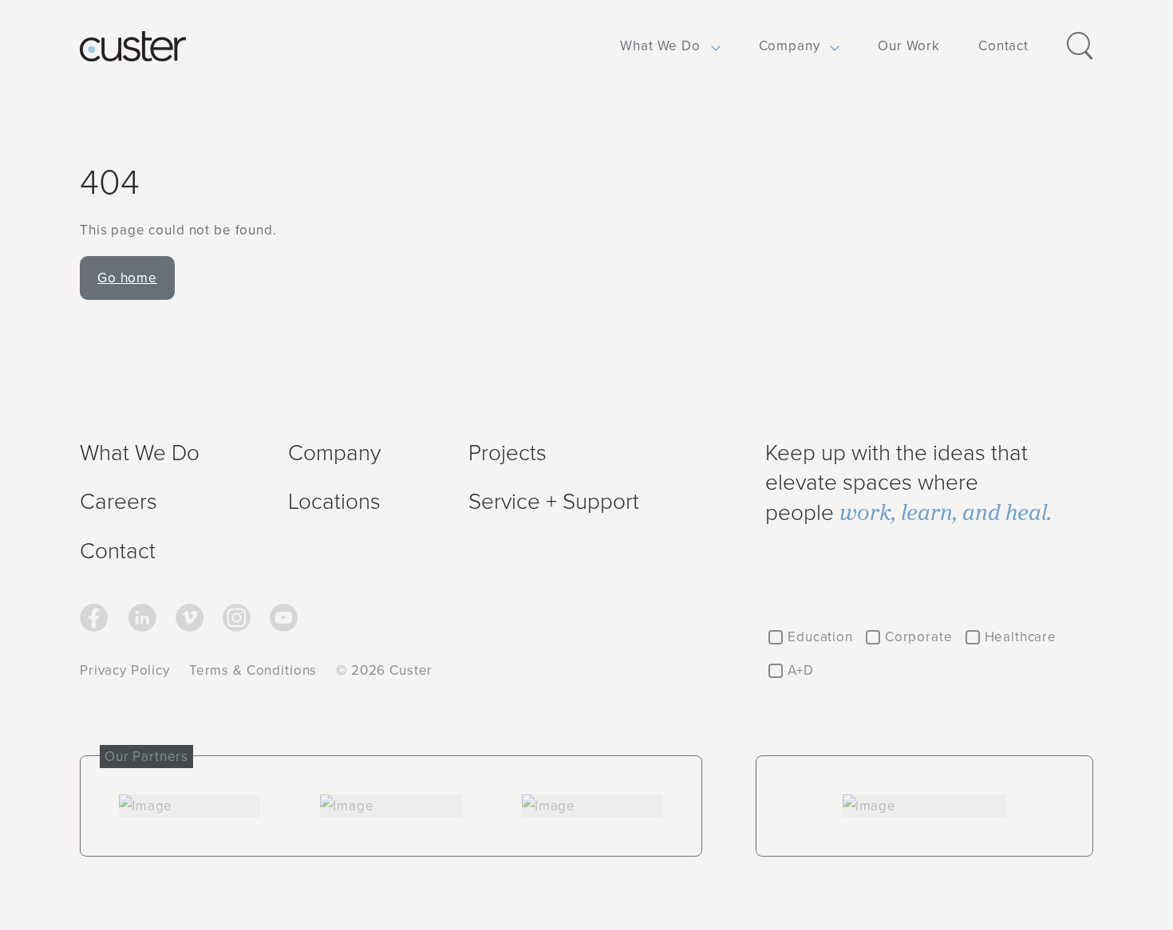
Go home (127, 277)
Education (820, 636)
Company (789, 45)
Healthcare (1021, 636)
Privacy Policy (125, 670)
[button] (660, 46)
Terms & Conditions (253, 670)
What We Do (660, 45)
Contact (1003, 45)
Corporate (919, 636)
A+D (801, 670)
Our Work (909, 45)
